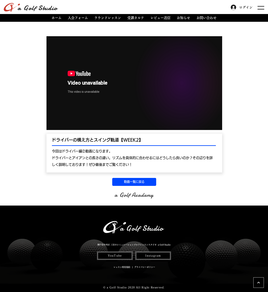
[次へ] (258, 282)
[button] (261, 7)
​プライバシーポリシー (144, 267)
